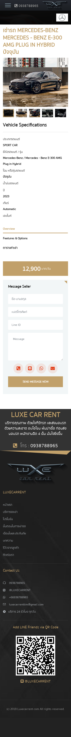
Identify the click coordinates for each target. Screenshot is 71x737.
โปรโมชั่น (8, 519)
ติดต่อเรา (8, 555)
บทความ (8, 540)
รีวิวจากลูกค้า (11, 547)
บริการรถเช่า (10, 512)
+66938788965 (18, 597)
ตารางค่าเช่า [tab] (10, 247)
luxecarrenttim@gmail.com (26, 604)
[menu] (8, 6)
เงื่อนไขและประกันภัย (14, 533)
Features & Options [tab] (15, 238)
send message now (36, 382)
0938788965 (28, 6)
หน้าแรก (7, 504)
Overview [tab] (9, 228)
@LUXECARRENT (20, 590)
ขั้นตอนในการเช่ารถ (14, 526)
